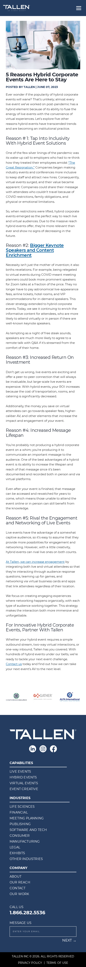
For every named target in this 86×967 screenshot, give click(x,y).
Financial (19, 812)
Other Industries (26, 859)
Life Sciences (22, 807)
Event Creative (24, 789)
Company (18, 868)
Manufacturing (25, 841)
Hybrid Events (23, 777)
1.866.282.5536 (27, 913)
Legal (15, 847)
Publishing (20, 824)
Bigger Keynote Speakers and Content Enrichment (35, 250)
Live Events (20, 771)
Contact (17, 888)
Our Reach (20, 882)
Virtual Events (24, 783)
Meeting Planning (27, 818)
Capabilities (21, 763)
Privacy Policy (30, 963)
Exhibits (17, 853)
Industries (20, 798)
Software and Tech (28, 830)
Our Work (19, 894)
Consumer (20, 836)
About (15, 876)
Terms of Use (57, 963)
